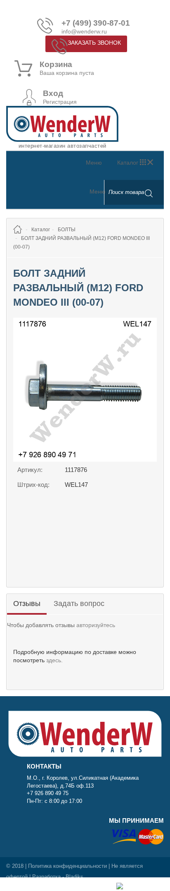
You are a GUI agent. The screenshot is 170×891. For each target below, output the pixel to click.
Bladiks (74, 877)
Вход (53, 93)
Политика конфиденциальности (67, 866)
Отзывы (26, 603)
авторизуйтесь (95, 625)
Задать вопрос (79, 603)
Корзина (56, 64)
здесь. (54, 660)
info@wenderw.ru (84, 31)
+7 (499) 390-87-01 (95, 23)
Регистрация (60, 101)
